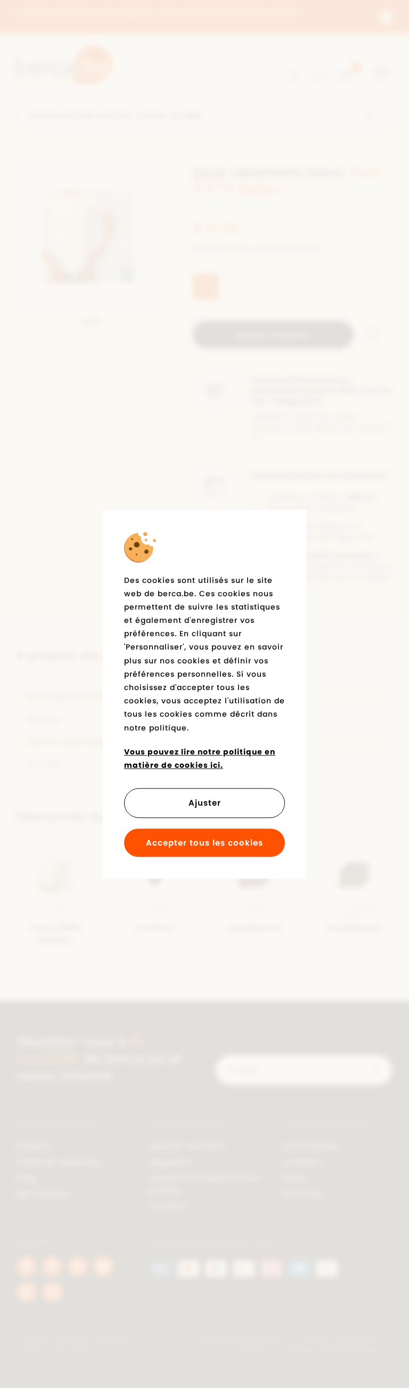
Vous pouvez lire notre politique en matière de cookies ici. (199, 758)
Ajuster (205, 802)
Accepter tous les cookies (204, 842)
